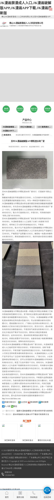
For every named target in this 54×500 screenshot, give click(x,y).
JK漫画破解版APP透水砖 (13, 127)
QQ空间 (24, 402)
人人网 (7, 406)
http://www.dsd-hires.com (11, 398)
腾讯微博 (44, 402)
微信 (15, 406)
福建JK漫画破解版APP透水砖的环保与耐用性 (34, 411)
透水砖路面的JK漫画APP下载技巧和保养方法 (31, 414)
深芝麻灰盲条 (9, 440)
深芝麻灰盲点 (27, 440)
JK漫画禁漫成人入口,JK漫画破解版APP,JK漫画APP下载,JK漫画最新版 (26, 8)
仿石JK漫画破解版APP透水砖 (32, 127)
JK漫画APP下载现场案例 (13, 131)
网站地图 (17, 468)
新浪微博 (34, 402)
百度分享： (11, 402)
